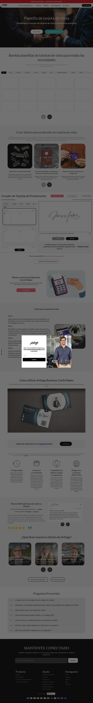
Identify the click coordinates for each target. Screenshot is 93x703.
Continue (34, 359)
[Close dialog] (70, 337)
